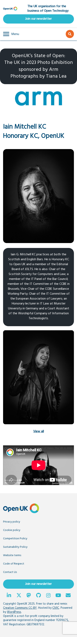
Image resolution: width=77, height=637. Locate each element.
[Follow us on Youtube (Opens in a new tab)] (58, 596)
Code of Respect (13, 563)
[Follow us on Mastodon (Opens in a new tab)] (29, 596)
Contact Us (10, 572)
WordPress (14, 612)
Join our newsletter (38, 18)
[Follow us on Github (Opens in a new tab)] (39, 596)
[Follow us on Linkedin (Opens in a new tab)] (9, 596)
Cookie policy (11, 530)
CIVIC (55, 608)
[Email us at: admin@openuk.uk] (68, 596)
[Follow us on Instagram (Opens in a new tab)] (48, 596)
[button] (11, 34)
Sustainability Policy (15, 547)
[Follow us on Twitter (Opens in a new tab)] (19, 596)
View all (38, 431)
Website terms (12, 555)
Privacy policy (11, 521)
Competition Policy (15, 538)
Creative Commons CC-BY (20, 608)
